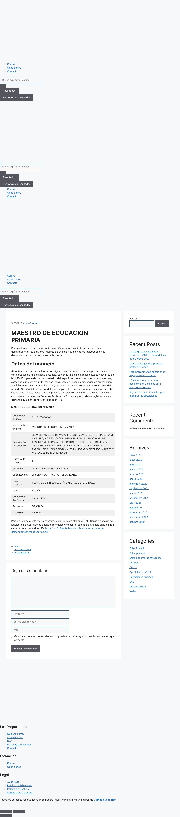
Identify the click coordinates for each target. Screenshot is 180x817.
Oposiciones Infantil (140, 572)
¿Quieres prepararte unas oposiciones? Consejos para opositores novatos (145, 384)
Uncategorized (137, 586)
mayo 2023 (135, 459)
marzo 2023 (136, 469)
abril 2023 (135, 464)
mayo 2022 (135, 493)
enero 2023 (135, 478)
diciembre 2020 (138, 512)
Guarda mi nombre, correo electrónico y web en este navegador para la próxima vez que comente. (64, 638)
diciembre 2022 (138, 483)
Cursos (11, 64)
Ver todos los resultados (17, 97)
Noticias (134, 562)
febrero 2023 (136, 474)
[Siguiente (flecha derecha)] (9, 815)
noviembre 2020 (138, 517)
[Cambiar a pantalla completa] (9, 811)
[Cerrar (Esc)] (22, 811)
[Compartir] (16, 811)
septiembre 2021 (138, 498)
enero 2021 (135, 507)
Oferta (133, 567)
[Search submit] (3, 86)
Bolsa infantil (136, 548)
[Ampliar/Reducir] (3, 811)
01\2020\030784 (22, 552)
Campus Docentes (105, 799)
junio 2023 (135, 455)
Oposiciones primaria (141, 577)
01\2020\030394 (22, 549)
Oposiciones (14, 67)
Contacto (12, 71)
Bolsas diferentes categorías (145, 557)
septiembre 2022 (139, 488)
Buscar (133, 318)
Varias (132, 591)
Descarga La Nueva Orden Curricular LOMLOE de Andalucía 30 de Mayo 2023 (147, 355)
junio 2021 (135, 502)
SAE (16, 546)
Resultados (9, 90)
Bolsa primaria (137, 553)
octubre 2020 (137, 521)
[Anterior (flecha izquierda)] (3, 815)
